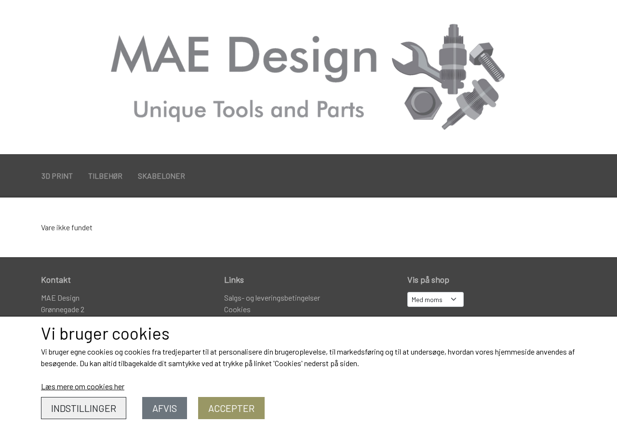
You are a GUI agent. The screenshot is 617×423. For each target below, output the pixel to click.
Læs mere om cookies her (82, 386)
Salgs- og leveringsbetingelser (272, 297)
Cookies (237, 309)
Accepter (231, 408)
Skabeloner (161, 175)
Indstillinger (83, 408)
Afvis (164, 408)
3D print (57, 175)
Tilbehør (105, 175)
